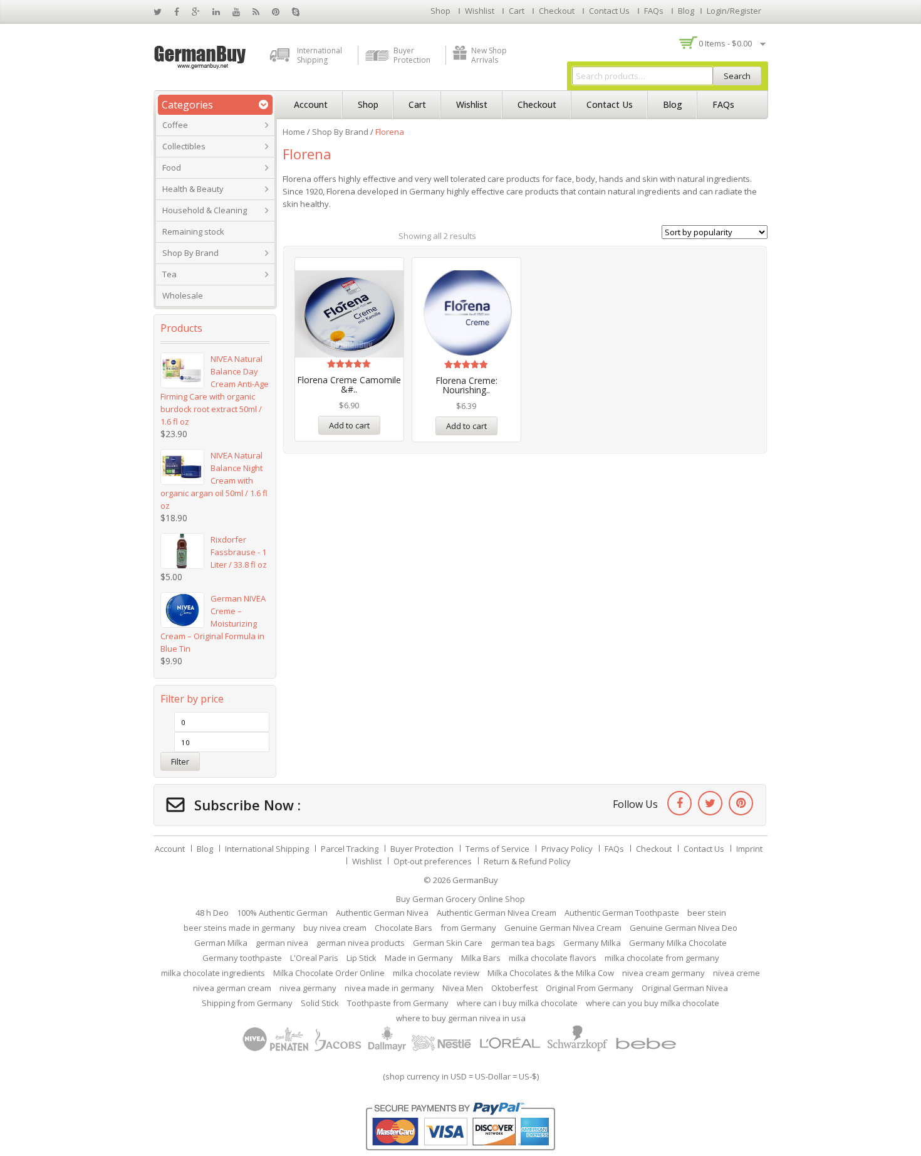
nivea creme (736, 972)
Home (294, 131)
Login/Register (734, 10)
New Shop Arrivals (489, 55)
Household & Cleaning (204, 210)
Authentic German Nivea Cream (496, 912)
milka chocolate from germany (662, 957)
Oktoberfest (514, 988)
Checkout (557, 10)
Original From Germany (589, 988)
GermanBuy (475, 880)
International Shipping (319, 55)
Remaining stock (193, 231)
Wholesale (182, 295)
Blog (686, 10)
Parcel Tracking (349, 848)
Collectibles (184, 146)
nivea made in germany (389, 988)
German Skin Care (447, 942)
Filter (180, 761)
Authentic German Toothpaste (622, 912)
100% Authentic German (282, 912)
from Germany (468, 927)
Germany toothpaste (242, 957)
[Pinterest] (741, 803)
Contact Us (609, 10)
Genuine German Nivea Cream (563, 927)
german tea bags (523, 942)
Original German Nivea (685, 988)
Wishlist (479, 10)
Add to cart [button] (349, 425)
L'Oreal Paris (314, 957)
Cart (516, 10)
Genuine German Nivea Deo (683, 927)
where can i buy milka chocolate (517, 1003)
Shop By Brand (190, 252)
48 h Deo (212, 912)
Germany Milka (592, 942)
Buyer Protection (411, 55)
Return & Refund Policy (527, 861)
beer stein (706, 912)
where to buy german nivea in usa (461, 1018)
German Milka (220, 942)
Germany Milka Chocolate (678, 942)
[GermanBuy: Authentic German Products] (200, 55)
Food (171, 167)
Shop (440, 10)
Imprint (749, 848)
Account (311, 104)
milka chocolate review (436, 972)
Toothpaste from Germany (398, 1003)
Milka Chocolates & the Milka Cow (550, 972)
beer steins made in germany (239, 927)
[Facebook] (679, 803)
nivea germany (307, 988)
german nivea (282, 942)
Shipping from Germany (247, 1003)
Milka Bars (481, 957)
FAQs (653, 10)
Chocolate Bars (403, 927)
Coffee (175, 124)
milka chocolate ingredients (213, 972)
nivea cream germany (663, 972)
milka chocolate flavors (552, 957)
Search (737, 76)
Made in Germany (419, 957)
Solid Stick (320, 1003)
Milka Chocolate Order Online (329, 972)
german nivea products (360, 942)
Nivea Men (462, 988)
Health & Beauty (193, 188)
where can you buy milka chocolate (652, 1003)
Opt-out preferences (432, 861)
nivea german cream (232, 988)
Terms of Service (497, 848)
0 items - (725, 43)
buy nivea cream (335, 927)
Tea (169, 274)
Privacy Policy (567, 848)
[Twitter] (710, 803)
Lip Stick (361, 957)
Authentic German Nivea (382, 912)
